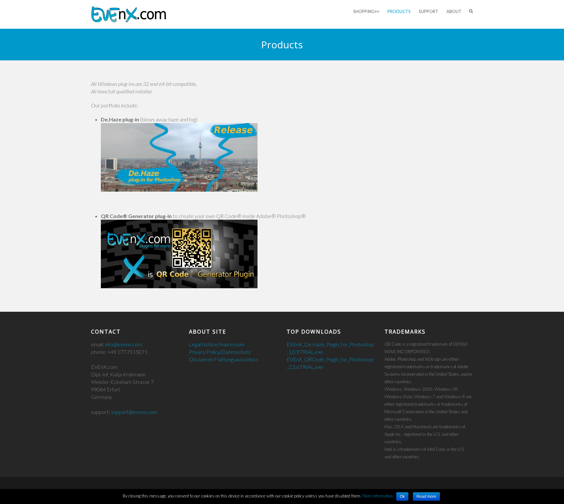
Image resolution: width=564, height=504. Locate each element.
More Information (377, 495)
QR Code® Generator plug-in (136, 216)
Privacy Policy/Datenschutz (219, 352)
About (454, 11)
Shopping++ (366, 11)
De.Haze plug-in (120, 119)
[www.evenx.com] (128, 14)
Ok (402, 496)
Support (428, 11)
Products (399, 11)
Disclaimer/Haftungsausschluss (223, 359)
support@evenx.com (134, 412)
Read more (426, 496)
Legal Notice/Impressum (216, 344)
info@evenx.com (123, 344)
